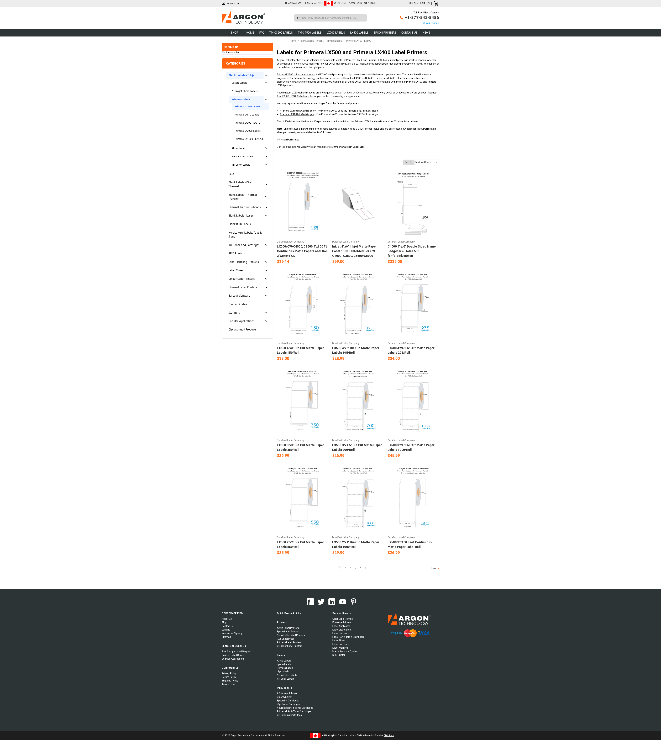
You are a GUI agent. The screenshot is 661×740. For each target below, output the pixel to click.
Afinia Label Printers (288, 628)
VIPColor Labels (241, 164)
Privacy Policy (229, 673)
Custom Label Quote (233, 655)
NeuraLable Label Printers (291, 635)
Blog (224, 622)
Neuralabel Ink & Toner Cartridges (295, 707)
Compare (301, 204)
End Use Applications (241, 321)
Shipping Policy (230, 680)
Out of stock (358, 210)
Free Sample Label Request (236, 651)
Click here (389, 735)
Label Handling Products (243, 262)
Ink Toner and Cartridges (243, 245)
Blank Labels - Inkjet (242, 75)
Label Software (340, 644)
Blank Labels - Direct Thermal (241, 184)
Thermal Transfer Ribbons (244, 207)
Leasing (226, 629)
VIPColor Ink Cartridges (289, 715)
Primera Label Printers (289, 642)
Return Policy (229, 677)
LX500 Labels (359, 32)
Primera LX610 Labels (247, 114)
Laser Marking (340, 647)
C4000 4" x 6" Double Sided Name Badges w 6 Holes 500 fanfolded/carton (412, 251)
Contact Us (409, 32)
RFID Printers (236, 253)
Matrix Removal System (345, 651)
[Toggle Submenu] (266, 75)
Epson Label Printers (288, 631)
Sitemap (226, 637)
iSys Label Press (286, 638)
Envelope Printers (342, 622)
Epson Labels (239, 82)
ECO (231, 174)
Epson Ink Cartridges (288, 700)
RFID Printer (338, 655)
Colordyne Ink (284, 697)
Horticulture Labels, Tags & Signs (245, 234)
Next (434, 568)
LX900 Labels (336, 32)
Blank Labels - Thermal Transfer (242, 197)
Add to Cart (303, 210)
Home (250, 32)
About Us (227, 618)
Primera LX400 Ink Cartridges (297, 114)
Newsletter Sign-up (232, 633)
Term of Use (228, 684)
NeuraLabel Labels (242, 156)
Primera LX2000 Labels (248, 130)
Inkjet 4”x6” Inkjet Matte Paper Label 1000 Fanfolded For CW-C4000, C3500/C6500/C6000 (354, 251)
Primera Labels (241, 99)
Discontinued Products (242, 329)
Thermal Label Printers (242, 287)
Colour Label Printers (241, 279)
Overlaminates (237, 304)
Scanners (234, 312)
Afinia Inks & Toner (287, 693)
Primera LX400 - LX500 (248, 106)
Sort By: (409, 162)
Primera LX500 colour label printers (296, 74)
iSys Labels (283, 671)
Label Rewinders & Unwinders (348, 637)
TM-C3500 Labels (281, 32)
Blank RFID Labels (239, 224)
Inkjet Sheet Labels (246, 91)
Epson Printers (385, 32)
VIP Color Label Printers (289, 646)
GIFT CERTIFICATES (419, 3)
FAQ (261, 32)
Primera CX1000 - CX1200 (249, 138)
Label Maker (236, 270)
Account (231, 3)
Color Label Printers (343, 618)
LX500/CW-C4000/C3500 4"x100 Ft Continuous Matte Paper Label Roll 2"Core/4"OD (302, 251)
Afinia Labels (239, 148)
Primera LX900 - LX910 (247, 122)
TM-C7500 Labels (309, 32)
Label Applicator (341, 626)
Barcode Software (239, 295)
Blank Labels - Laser (240, 215)
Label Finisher (339, 633)
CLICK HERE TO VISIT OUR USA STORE (355, 3)
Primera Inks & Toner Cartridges (294, 711)
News (426, 32)
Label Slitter (338, 640)
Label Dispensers (341, 629)
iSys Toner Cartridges (288, 704)
